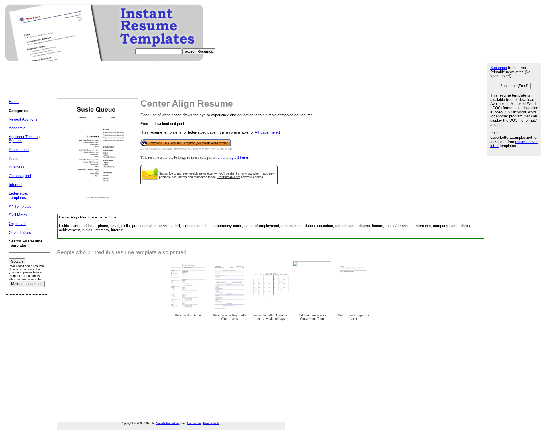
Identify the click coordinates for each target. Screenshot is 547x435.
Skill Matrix (18, 215)
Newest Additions (23, 119)
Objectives (17, 224)
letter (244, 158)
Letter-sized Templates (18, 195)
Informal (15, 185)
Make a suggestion (26, 284)
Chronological (20, 176)
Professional (19, 150)
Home (14, 102)
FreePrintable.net (228, 177)
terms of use (224, 149)
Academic (17, 128)
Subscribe (166, 173)
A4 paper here (266, 132)
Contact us (194, 423)
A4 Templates (20, 206)
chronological (228, 158)
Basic (13, 158)
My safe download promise (156, 149)
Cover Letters (20, 232)
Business (16, 167)
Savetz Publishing (168, 423)
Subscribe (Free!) (514, 86)
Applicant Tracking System (24, 139)
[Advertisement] (109, 84)
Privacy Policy (212, 423)
